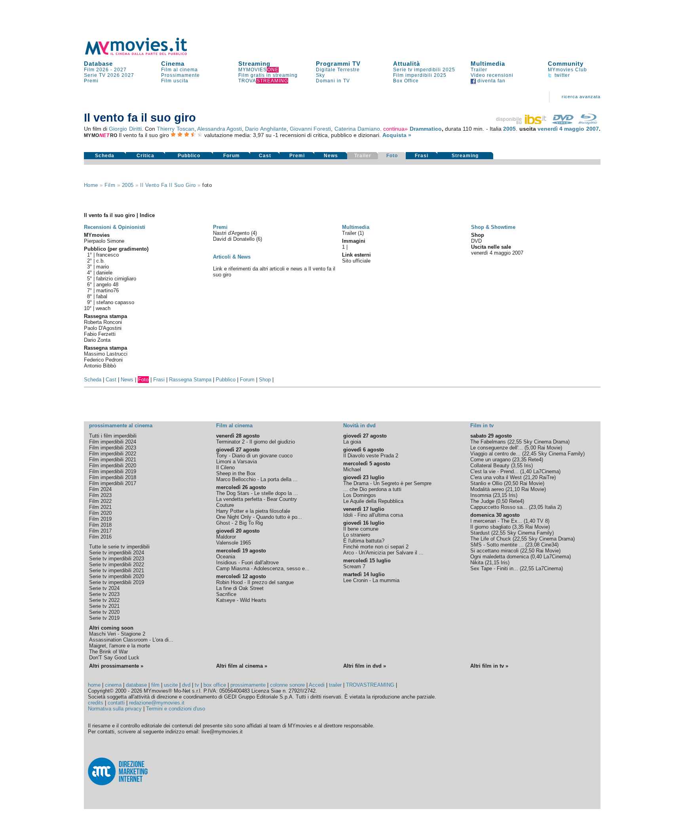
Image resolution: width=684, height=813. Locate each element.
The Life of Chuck (490, 539)
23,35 (520, 460)
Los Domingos (359, 495)
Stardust (480, 533)
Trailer (479, 69)
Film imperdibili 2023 (112, 448)
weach (103, 308)
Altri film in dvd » (364, 666)
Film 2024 (100, 489)
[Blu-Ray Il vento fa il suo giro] (587, 122)
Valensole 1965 (233, 543)
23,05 (536, 507)
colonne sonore (287, 685)
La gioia (352, 442)
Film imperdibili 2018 (112, 477)
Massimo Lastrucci (105, 354)
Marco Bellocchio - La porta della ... (257, 479)
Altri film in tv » (489, 666)
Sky (320, 75)
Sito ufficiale (356, 261)
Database (98, 63)
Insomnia (480, 495)
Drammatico (426, 129)
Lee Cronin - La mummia (371, 580)
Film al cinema (179, 69)
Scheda (104, 155)
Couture (225, 505)
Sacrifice (226, 594)
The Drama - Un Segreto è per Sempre (387, 483)
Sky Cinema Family (560, 454)
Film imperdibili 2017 (112, 483)
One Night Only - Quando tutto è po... (259, 517)
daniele (104, 273)
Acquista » (396, 135)
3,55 (517, 465)
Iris (527, 465)
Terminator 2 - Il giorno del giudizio (255, 442)
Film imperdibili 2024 (112, 442)
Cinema (172, 63)
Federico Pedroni (103, 360)
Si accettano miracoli (494, 551)
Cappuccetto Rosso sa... (498, 507)
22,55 (515, 442)
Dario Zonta (97, 340)
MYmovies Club (567, 69)
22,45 (530, 454)
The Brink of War (108, 652)
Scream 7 (354, 566)
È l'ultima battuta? (363, 541)
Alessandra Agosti (219, 129)
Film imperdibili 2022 (112, 454)
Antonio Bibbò (100, 366)
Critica (145, 155)
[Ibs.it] (521, 122)
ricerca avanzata (581, 96)
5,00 (531, 448)
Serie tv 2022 (104, 600)
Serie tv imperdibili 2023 (116, 559)
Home (91, 185)
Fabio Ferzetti (100, 334)
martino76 (107, 290)
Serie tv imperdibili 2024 (116, 553)
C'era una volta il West (496, 477)
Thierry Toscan (175, 129)
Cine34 (549, 545)
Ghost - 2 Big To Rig (239, 523)
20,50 (511, 483)
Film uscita (174, 81)
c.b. (100, 261)
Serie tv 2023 (104, 594)
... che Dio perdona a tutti (372, 489)
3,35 (519, 527)
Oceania (225, 557)
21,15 (492, 562)
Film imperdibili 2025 (419, 75)
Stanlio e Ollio (486, 483)
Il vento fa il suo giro (168, 185)
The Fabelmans (488, 442)
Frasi (421, 155)
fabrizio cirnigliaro (116, 279)
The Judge (482, 501)
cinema (113, 685)
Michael (352, 469)
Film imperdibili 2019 (112, 471)
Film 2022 (100, 501)
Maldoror (226, 537)
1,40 (527, 471)
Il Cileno (225, 467)
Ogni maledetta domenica (499, 557)
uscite (171, 685)
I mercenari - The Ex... (496, 521)
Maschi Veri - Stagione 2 (117, 634)
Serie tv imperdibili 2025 (424, 69)
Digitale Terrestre (338, 69)
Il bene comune (360, 529)
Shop (265, 380)
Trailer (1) (353, 233)
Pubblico (189, 155)
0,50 (502, 501)
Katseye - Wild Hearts (241, 600)
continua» (395, 129)
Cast (265, 155)
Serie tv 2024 (104, 588)
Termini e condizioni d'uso (175, 709)
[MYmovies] (143, 54)
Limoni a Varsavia (236, 462)
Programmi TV (338, 63)
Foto (392, 155)
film (109, 185)
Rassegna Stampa (190, 380)
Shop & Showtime (493, 227)
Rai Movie (549, 448)
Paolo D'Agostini (103, 328)
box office (214, 685)
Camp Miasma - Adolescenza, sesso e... (263, 568)
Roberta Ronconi (103, 322)
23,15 (500, 495)
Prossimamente (180, 75)
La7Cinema (546, 471)
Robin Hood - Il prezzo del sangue (255, 582)
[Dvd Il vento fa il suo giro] (563, 122)
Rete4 (535, 460)
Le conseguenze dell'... (496, 448)
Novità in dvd (359, 425)
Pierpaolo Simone (104, 241)
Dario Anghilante (265, 129)
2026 (113, 75)
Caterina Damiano (357, 129)
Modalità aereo (487, 489)
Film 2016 (100, 537)
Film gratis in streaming (268, 75)
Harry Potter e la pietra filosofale (253, 511)
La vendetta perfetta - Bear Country (256, 499)
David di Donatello (234, 239)
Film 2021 (100, 507)
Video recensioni (492, 75)
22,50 (528, 551)
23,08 (533, 545)
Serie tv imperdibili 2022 (116, 564)
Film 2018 (100, 525)
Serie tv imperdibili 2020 (116, 576)
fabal (101, 296)
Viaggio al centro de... (495, 454)
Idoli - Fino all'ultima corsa (373, 515)
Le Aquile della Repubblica (373, 501)
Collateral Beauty (489, 465)
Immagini (353, 241)
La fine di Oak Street (240, 588)
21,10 (513, 489)
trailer (335, 685)
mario (102, 267)
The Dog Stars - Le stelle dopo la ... (257, 493)
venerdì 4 (550, 129)
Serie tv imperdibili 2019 (116, 582)
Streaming (254, 63)
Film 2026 (96, 69)
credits (95, 703)
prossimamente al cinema (120, 425)
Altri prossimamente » (116, 666)
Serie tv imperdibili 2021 (116, 570)
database (136, 685)
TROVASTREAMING (370, 685)
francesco (107, 255)
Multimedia (488, 63)
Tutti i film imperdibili (113, 436)
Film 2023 (100, 495)
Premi (91, 81)
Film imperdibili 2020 (112, 465)
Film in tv (482, 425)
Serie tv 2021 (104, 606)
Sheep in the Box (236, 473)
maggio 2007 (581, 129)
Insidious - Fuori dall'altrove (247, 562)
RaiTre (546, 477)
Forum (231, 155)
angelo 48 (107, 285)
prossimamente (248, 685)
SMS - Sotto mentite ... (497, 545)
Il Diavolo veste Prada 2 (370, 456)
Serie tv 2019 (104, 618)
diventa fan (490, 81)
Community (565, 63)
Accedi (317, 685)
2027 (120, 69)
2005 (509, 129)
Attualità (406, 63)
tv (197, 685)
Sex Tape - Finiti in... (494, 568)
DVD (476, 241)
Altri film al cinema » (241, 666)
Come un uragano (490, 460)
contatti (116, 703)
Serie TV (95, 75)
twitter (561, 75)
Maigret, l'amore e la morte (119, 646)
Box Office (406, 81)
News (331, 155)
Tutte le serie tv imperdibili (119, 547)
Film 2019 (100, 519)
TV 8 (542, 521)
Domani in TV (333, 81)
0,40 (537, 557)
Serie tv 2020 (104, 612)
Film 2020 (100, 513)
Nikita (476, 562)
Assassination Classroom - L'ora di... (131, 640)
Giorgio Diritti (125, 129)
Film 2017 (100, 531)
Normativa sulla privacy (115, 709)
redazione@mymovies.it (156, 703)
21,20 (531, 477)
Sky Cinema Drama (545, 442)
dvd (186, 685)
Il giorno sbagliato (490, 527)
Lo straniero (356, 535)
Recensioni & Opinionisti (114, 227)
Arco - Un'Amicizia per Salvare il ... (383, 553)
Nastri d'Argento (232, 233)
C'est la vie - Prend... (494, 471)
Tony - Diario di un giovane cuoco (254, 456)
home (94, 685)
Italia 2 (552, 507)
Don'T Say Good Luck (114, 658)
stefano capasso (115, 302)
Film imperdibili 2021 (112, 460)
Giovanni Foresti (310, 129)
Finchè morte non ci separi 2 (375, 547)
